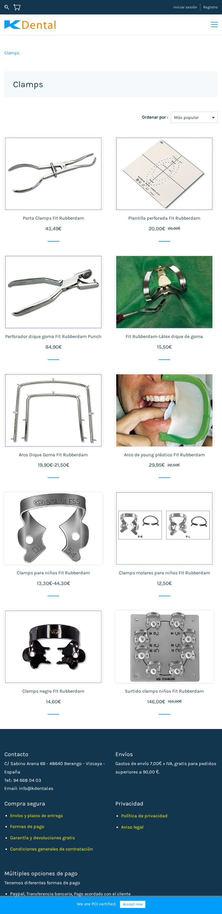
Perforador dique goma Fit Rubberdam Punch (53, 336)
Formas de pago (27, 826)
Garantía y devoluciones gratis (42, 837)
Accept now (133, 904)
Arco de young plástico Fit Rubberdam (164, 454)
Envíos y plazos (25, 815)
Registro (210, 7)
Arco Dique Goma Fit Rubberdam (53, 454)
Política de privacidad (144, 815)
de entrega (52, 815)
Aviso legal (132, 827)
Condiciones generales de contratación (51, 849)
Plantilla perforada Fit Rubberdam (164, 218)
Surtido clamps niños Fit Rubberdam (164, 691)
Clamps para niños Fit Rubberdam (53, 572)
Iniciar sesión (185, 7)
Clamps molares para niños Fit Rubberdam (164, 572)
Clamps (11, 52)
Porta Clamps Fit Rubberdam (53, 218)
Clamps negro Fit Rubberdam (53, 691)
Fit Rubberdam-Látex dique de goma (164, 336)
